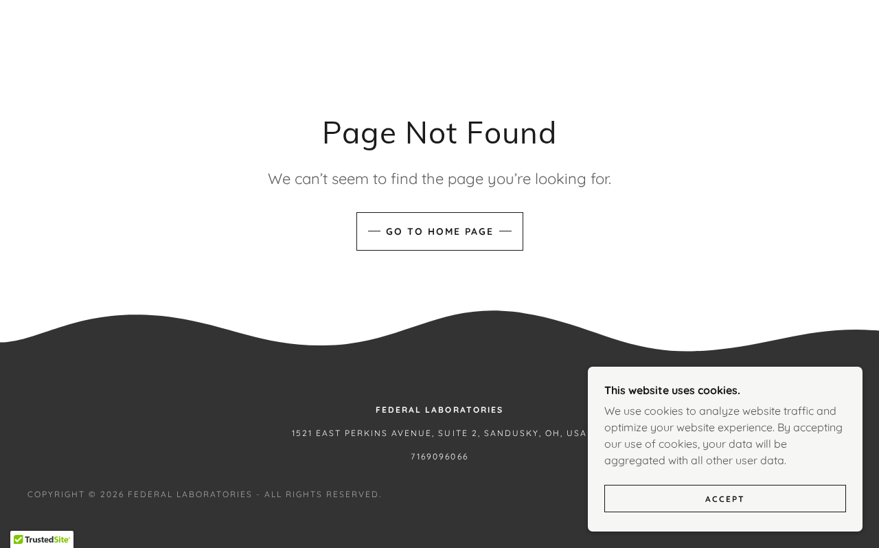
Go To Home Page (440, 231)
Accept (725, 499)
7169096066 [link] (439, 456)
